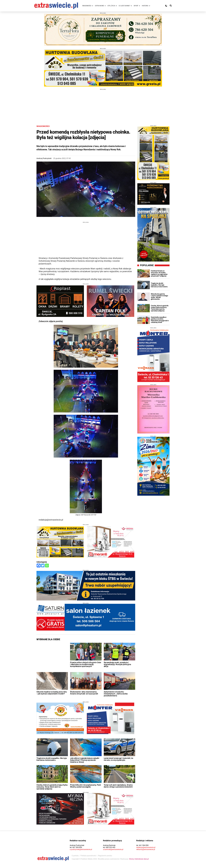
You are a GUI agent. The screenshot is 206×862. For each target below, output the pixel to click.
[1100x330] (85, 585)
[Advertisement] (103, 105)
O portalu (75, 856)
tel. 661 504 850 (76, 847)
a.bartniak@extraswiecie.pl (113, 849)
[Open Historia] (149, 6)
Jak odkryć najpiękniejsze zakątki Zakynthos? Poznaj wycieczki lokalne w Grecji (84, 760)
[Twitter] (43, 565)
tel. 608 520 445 (109, 847)
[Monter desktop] (153, 355)
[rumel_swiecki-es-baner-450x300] (110, 301)
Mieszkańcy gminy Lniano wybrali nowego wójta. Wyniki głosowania (159, 296)
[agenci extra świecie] (153, 194)
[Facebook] (38, 565)
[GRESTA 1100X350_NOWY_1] (103, 68)
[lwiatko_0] (60, 718)
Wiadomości (43, 126)
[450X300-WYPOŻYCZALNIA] (60, 809)
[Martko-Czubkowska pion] (153, 409)
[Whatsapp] (47, 565)
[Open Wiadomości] (92, 6)
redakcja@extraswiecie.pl (145, 847)
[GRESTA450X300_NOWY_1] (60, 542)
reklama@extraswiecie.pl (145, 849)
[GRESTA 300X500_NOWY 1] (153, 153)
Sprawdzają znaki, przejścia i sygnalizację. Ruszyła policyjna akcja (117, 664)
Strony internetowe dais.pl (139, 859)
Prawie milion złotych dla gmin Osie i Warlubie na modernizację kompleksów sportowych (85, 664)
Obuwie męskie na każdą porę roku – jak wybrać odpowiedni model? (51, 693)
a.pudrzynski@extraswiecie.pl (81, 849)
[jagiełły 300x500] (153, 235)
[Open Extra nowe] (105, 6)
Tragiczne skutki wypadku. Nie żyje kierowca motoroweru (51, 759)
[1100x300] (103, 30)
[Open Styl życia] (116, 6)
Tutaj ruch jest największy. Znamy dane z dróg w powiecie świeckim (118, 786)
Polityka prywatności (88, 856)
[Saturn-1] (85, 617)
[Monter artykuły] (110, 718)
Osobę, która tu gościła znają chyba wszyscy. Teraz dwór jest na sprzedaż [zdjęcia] (51, 787)
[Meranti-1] (110, 542)
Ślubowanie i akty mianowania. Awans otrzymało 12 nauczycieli (84, 693)
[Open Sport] (139, 6)
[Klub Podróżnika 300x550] (153, 466)
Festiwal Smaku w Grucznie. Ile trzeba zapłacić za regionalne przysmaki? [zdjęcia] (159, 273)
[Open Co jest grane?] (131, 6)
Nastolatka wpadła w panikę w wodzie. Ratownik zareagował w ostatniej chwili (160, 319)
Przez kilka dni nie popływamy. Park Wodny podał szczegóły (85, 786)
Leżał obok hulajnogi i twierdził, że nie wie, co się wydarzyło (118, 759)
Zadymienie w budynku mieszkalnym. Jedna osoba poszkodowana (116, 694)
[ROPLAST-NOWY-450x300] (60, 301)
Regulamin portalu (105, 856)
